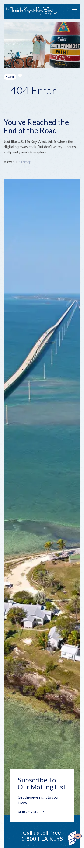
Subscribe (28, 812)
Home (10, 76)
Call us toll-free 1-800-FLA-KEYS (42, 835)
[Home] (31, 11)
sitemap (25, 161)
